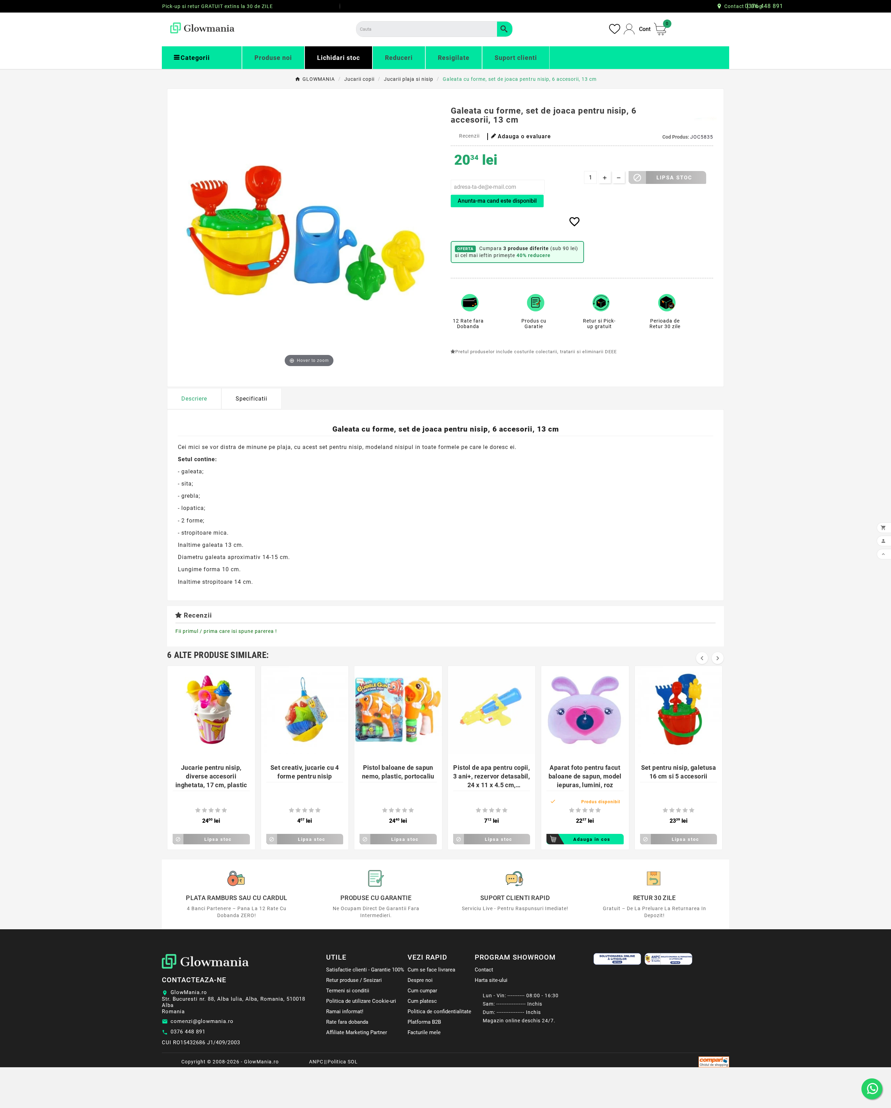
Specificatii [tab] (251, 398)
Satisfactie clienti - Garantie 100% (365, 970)
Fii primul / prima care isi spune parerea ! (226, 631)
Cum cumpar (422, 990)
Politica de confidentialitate (439, 1011)
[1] (197, 810)
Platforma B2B (424, 1022)
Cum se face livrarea (431, 970)
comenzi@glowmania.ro (202, 1021)
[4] (217, 810)
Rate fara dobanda (347, 1022)
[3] (211, 810)
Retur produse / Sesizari (354, 980)
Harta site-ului (491, 980)
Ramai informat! (344, 1011)
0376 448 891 (188, 1032)
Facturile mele (424, 1032)
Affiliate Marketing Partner (356, 1032)
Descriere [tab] (194, 398)
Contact (734, 6)
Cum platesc (422, 1001)
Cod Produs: (676, 137)
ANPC (316, 1061)
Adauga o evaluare (524, 136)
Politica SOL (343, 1061)
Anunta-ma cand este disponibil (497, 200)
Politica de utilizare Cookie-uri (361, 1001)
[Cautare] (504, 29)
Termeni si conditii (347, 990)
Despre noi (420, 980)
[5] (224, 810)
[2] (204, 810)
